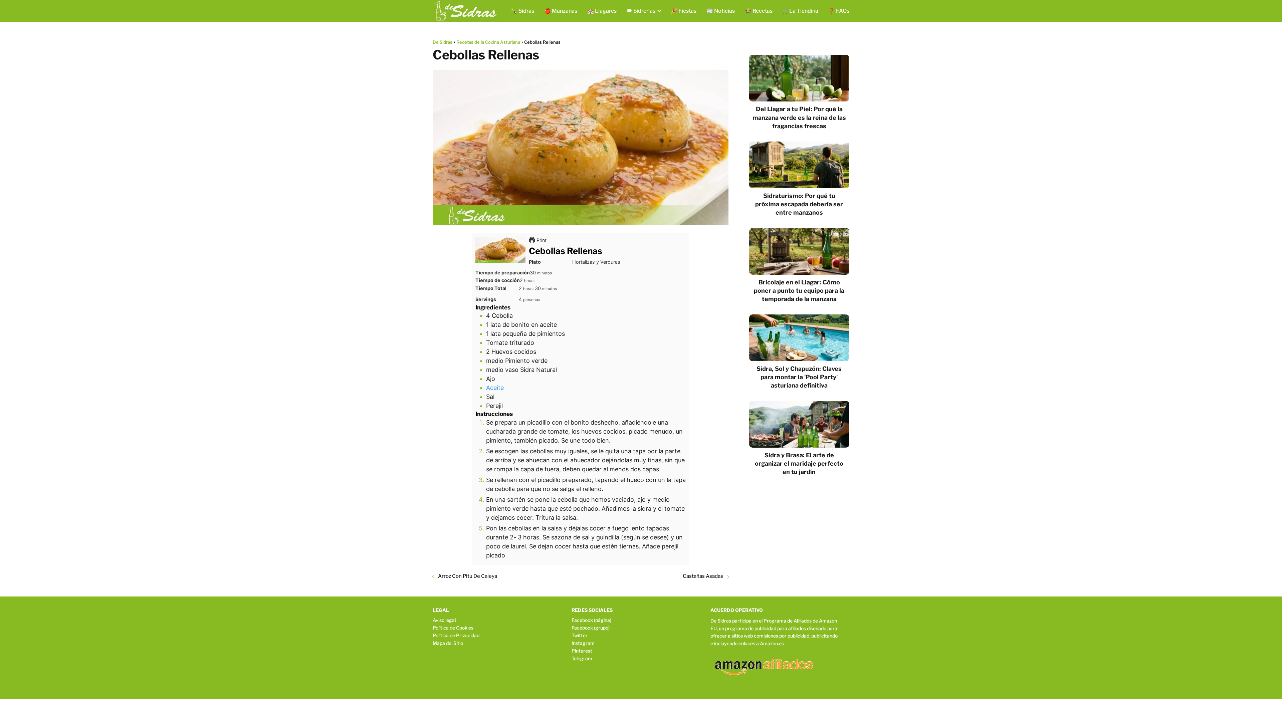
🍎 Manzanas (560, 11)
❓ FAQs (838, 11)
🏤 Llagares (602, 11)
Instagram (583, 643)
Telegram (582, 658)
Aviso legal (444, 620)
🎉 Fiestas (683, 11)
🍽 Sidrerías (641, 11)
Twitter (580, 635)
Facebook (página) (591, 620)
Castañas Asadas (703, 576)
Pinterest (582, 651)
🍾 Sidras (522, 11)
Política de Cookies (453, 628)
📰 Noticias (720, 11)
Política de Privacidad (456, 635)
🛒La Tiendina (800, 11)
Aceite (495, 387)
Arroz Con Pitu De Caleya (467, 576)
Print (541, 240)
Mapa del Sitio (448, 643)
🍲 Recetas (759, 11)
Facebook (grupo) (591, 628)
